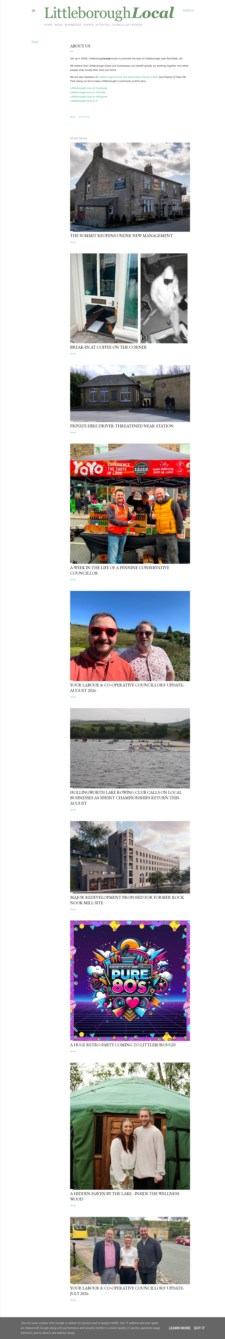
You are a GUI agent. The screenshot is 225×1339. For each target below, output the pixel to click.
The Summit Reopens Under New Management (121, 235)
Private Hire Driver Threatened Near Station (122, 426)
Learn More (179, 1328)
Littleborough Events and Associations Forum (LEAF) (128, 76)
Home (48, 24)
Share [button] (34, 42)
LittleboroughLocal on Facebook (88, 88)
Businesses (73, 24)
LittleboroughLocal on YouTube (88, 92)
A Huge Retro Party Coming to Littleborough (123, 1045)
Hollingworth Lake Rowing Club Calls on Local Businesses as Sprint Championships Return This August (126, 798)
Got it (199, 1328)
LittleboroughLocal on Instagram (88, 96)
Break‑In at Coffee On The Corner (108, 347)
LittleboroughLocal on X (83, 100)
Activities (103, 24)
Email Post (84, 116)
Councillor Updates (127, 24)
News (58, 24)
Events (88, 24)
